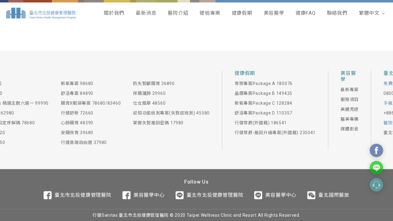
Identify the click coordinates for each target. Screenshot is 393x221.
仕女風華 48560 (149, 103)
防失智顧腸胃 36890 (153, 83)
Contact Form (376, 185)
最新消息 (146, 13)
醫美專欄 (349, 119)
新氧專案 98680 (77, 83)
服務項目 (349, 99)
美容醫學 (274, 13)
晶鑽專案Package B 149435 (263, 93)
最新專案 (349, 89)
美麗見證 (349, 109)
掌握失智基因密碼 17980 (158, 122)
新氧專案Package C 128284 (263, 103)
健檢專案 (210, 13)
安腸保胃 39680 (77, 132)
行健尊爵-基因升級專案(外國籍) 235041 (275, 132)
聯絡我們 (337, 13)
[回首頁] (41, 13)
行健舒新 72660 (77, 112)
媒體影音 (349, 128)
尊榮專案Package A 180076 (264, 83)
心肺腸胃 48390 (77, 122)
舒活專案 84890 (77, 93)
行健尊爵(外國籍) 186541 (261, 122)
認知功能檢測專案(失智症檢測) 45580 (171, 112)
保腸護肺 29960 (149, 93)
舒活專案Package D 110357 (263, 112)
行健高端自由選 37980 (84, 142)
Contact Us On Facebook (376, 150)
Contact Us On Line (376, 167)
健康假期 (242, 13)
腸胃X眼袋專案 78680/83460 (91, 103)
